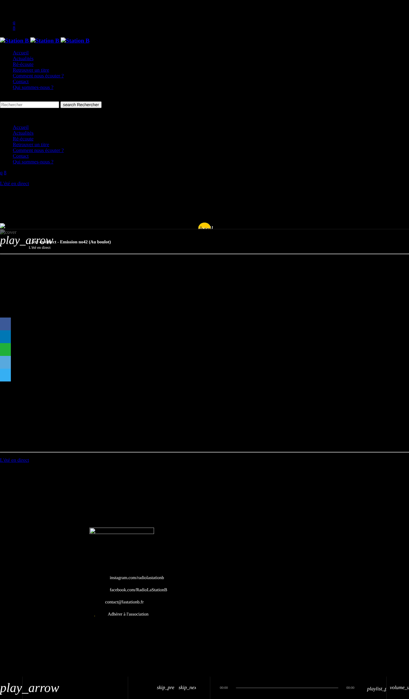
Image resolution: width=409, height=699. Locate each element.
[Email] (5, 362)
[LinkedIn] (5, 336)
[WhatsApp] (5, 349)
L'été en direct (14, 183)
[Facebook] (5, 324)
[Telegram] (5, 375)
